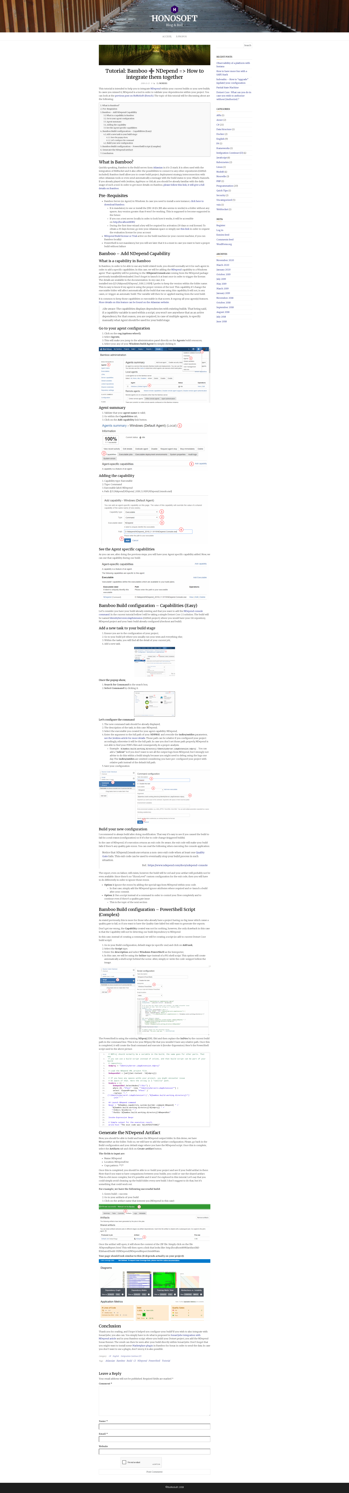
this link (184, 229)
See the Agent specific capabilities (121, 128)
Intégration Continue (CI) (131, 1356)
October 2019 (223, 274)
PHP (218, 181)
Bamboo (120, 1360)
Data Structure (223, 129)
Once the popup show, (119, 137)
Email (103, 1433)
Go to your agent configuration (120, 118)
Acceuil (167, 36)
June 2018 (221, 321)
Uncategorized (224, 200)
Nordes (163, 83)
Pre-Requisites (110, 109)
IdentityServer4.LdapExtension (126, 618)
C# (110, 1356)
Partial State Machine (227, 87)
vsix (218, 204)
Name (103, 1421)
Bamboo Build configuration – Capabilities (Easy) (127, 131)
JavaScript (221, 157)
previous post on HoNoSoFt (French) (134, 95)
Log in (219, 230)
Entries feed (222, 234)
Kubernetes (222, 162)
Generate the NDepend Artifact (118, 150)
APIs (218, 115)
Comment (105, 1383)
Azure (219, 120)
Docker (220, 134)
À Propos (181, 36)
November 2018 (224, 298)
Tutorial (166, 1360)
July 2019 (221, 279)
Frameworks (223, 148)
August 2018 (222, 312)
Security (220, 195)
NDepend (156, 88)
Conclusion (107, 153)
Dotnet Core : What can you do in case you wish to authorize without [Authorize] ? (233, 96)
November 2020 (225, 260)
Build (129, 1360)
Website (103, 1446)
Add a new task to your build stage (122, 134)
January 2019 (223, 293)
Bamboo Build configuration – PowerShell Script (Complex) (131, 146)
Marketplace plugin (142, 1345)
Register (220, 225)
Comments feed (225, 239)
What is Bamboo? (110, 105)
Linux (219, 167)
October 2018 (223, 302)
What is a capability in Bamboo (120, 115)
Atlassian (158, 167)
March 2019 (222, 288)
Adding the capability (116, 125)
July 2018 (221, 316)
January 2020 (223, 269)
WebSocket (222, 209)
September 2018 (225, 307)
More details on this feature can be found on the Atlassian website (134, 302)
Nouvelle (221, 176)
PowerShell (154, 1360)
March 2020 (222, 265)
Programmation (224, 185)
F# (217, 143)
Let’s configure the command (122, 140)
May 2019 (221, 283)
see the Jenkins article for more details (124, 738)
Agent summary (114, 122)
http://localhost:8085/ (124, 222)
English (116, 1356)
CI (134, 1360)
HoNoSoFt (174, 18)
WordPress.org (224, 244)
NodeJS (220, 171)
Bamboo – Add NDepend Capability (119, 112)
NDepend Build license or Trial (120, 236)
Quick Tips (222, 190)
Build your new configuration (120, 143)
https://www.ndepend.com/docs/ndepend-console (178, 865)
